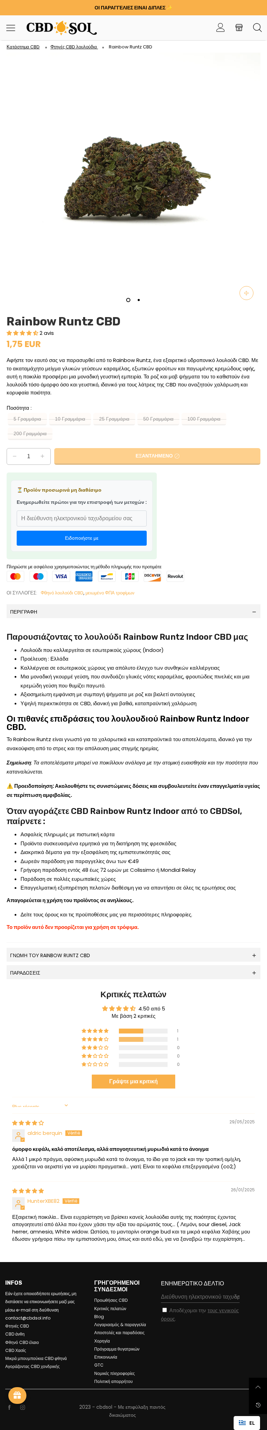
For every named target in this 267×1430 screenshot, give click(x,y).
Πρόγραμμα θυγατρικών (116, 1349)
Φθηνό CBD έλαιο (22, 1342)
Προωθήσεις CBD (111, 1300)
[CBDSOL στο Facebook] (9, 1408)
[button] (23, 333)
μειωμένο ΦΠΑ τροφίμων (110, 593)
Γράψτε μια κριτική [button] (133, 1081)
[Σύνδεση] (220, 27)
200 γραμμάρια (30, 433)
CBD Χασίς (15, 1350)
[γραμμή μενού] (13, 27)
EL (252, 1423)
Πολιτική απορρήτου (113, 1381)
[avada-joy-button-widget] (17, 1395)
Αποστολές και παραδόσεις (119, 1333)
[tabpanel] (133, 180)
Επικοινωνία (105, 1357)
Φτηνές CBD (17, 1326)
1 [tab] (128, 300)
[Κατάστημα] (239, 27)
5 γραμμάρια (27, 419)
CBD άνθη (15, 1334)
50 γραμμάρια (158, 419)
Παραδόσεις (25, 972)
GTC (99, 1365)
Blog (99, 1317)
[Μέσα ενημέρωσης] (246, 293)
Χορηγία (102, 1341)
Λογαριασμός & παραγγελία (120, 1325)
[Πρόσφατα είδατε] (258, 1405)
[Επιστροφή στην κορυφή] (258, 1387)
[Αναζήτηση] (257, 27)
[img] (28, 1123)
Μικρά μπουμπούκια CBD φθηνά (36, 1358)
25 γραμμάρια (114, 419)
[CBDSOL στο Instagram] (22, 1408)
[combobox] (247, 1423)
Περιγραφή (23, 611)
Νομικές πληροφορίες (114, 1373)
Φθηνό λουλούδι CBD (62, 593)
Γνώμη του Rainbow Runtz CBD (50, 955)
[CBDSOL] (54, 28)
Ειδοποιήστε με (81, 538)
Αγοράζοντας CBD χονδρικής (32, 1366)
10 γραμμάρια (70, 419)
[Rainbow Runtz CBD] (133, 180)
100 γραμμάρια (203, 419)
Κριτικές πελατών (110, 1309)
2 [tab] (138, 300)
